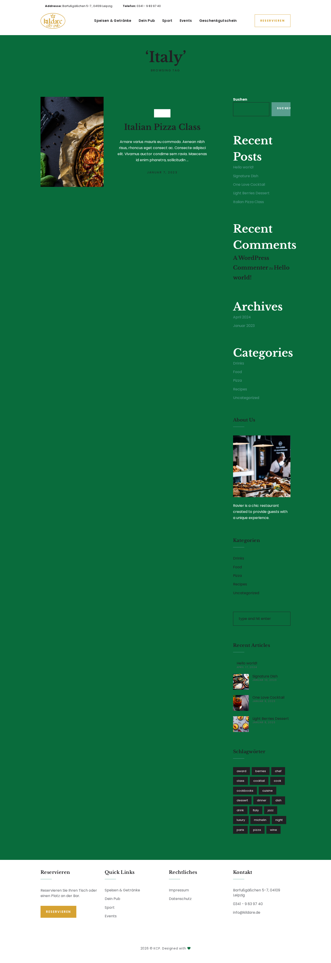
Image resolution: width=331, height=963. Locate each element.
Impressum (179, 890)
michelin (260, 820)
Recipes (240, 389)
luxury (241, 820)
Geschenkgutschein (218, 20)
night (279, 820)
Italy (256, 810)
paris (240, 830)
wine (273, 830)
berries (260, 771)
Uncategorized (246, 397)
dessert (242, 800)
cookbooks (245, 791)
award (241, 771)
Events (186, 20)
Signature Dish (245, 176)
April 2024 (242, 317)
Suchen (240, 99)
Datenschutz (180, 898)
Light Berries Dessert (251, 193)
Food (237, 371)
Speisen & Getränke (112, 20)
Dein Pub (147, 20)
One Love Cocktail (249, 184)
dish (278, 800)
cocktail (259, 781)
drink (240, 810)
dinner (261, 800)
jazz (271, 810)
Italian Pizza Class (162, 127)
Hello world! (243, 167)
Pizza (162, 113)
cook (277, 781)
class (240, 781)
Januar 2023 (244, 325)
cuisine (267, 791)
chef (278, 771)
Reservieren (272, 21)
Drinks (238, 363)
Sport (167, 20)
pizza (257, 830)
